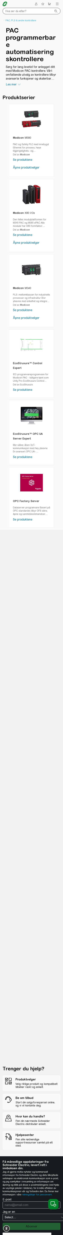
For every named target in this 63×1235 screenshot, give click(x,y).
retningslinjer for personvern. (37, 1194)
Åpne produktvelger (26, 167)
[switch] (6, 1228)
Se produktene (22, 159)
